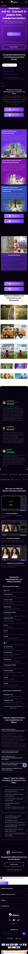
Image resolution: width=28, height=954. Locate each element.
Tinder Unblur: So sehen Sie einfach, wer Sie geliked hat (14, 795)
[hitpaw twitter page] (9, 920)
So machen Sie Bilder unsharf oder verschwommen (14, 799)
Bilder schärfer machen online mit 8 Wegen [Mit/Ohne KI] (14, 830)
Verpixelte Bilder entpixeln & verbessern (12, 804)
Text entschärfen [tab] (10, 68)
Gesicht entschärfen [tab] (10, 65)
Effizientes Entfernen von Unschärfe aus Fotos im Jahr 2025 (14, 790)
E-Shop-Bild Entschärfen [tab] (11, 77)
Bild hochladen (14, 34)
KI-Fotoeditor (15, 735)
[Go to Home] (14, 2)
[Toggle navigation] (26, 2)
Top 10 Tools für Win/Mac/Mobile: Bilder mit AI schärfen (15, 834)
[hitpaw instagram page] (14, 920)
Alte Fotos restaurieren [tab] (11, 74)
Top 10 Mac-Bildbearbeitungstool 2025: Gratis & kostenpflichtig (15, 825)
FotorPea (4, 5)
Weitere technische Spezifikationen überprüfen (13, 707)
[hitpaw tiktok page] (18, 920)
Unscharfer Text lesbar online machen (15, 807)
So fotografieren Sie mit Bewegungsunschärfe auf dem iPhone (15, 821)
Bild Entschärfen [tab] (9, 71)
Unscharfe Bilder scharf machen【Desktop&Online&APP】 (13, 816)
